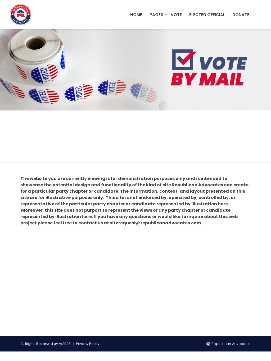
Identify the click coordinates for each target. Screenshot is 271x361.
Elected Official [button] (207, 14)
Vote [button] (176, 14)
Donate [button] (240, 14)
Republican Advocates (230, 343)
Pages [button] (156, 14)
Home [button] (136, 14)
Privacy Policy (87, 343)
